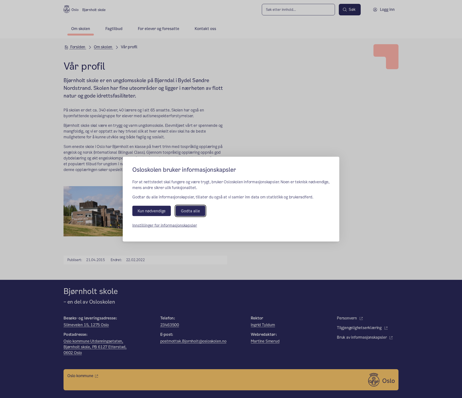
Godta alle (190, 211)
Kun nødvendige (152, 211)
